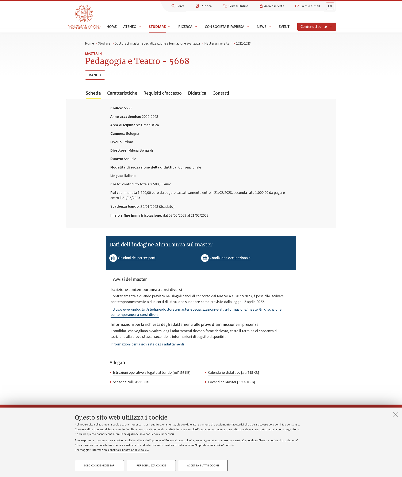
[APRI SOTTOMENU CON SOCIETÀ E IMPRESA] (247, 26)
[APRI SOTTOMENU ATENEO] (139, 26)
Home (112, 26)
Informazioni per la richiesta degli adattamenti (147, 344)
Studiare (157, 26)
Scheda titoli (123, 382)
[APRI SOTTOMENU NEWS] (269, 26)
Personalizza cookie (151, 465)
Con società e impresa (224, 26)
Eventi (285, 26)
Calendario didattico (224, 372)
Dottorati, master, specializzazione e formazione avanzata (157, 43)
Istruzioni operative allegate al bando (142, 372)
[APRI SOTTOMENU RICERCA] (195, 26)
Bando (95, 75)
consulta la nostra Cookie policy (128, 450)
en (330, 6)
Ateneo (129, 26)
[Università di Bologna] (84, 17)
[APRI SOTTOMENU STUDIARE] (169, 26)
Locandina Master (222, 382)
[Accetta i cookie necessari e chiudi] (395, 414)
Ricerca (185, 26)
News (261, 26)
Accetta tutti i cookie (203, 465)
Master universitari (217, 43)
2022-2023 (243, 43)
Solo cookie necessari (99, 465)
